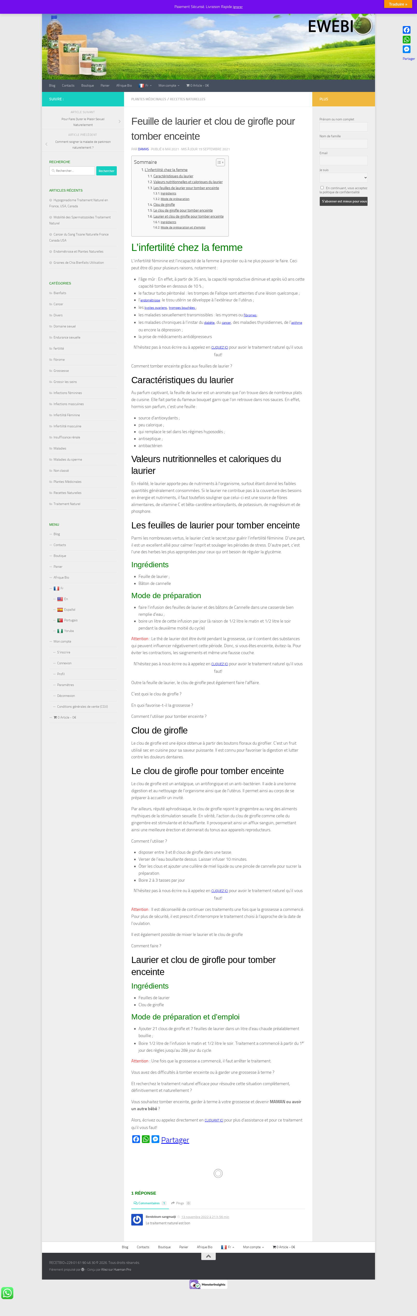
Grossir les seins (65, 382)
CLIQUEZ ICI (219, 348)
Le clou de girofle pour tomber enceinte (183, 210)
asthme (296, 323)
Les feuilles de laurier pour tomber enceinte (186, 188)
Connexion (64, 663)
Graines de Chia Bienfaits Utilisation (79, 263)
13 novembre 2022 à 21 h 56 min (205, 1217)
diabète (209, 323)
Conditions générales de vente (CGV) (82, 707)
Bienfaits (60, 293)
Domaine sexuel (65, 326)
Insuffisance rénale (67, 437)
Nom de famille (330, 136)
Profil (61, 674)
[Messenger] (409, 49)
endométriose (150, 300)
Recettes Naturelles (187, 99)
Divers (58, 315)
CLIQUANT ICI (214, 1120)
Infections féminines (68, 393)
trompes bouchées (182, 308)
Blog (52, 85)
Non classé (61, 471)
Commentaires (152, 1203)
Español (69, 610)
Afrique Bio (124, 85)
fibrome (59, 360)
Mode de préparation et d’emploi (183, 227)
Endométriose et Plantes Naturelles (79, 251)
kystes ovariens (156, 308)
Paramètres (65, 685)
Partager (175, 1140)
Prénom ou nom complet (337, 119)
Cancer (58, 304)
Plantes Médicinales (148, 99)
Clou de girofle (164, 204)
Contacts (68, 85)
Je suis (324, 170)
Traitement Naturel (67, 504)
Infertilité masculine (67, 426)
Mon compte (167, 85)
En (66, 599)
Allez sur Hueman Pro (116, 1270)
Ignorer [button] (238, 7)
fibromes (250, 315)
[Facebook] (409, 30)
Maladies (60, 448)
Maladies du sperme (68, 459)
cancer (226, 323)
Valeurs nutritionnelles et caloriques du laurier (188, 182)
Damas (143, 149)
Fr (147, 85)
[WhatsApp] (409, 39)
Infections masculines (69, 404)
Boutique (87, 85)
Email (323, 153)
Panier (105, 85)
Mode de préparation (175, 199)
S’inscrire (63, 652)
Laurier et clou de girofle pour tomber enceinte (188, 216)
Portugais (71, 620)
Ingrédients (168, 193)
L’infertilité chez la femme (166, 169)
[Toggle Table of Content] (218, 162)
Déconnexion (66, 696)
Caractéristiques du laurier (173, 176)
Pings (182, 1203)
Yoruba (69, 631)
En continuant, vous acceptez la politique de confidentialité (343, 190)
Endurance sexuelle (67, 337)
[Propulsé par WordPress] (82, 1269)
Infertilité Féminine (67, 415)
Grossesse (61, 371)
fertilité (59, 348)
